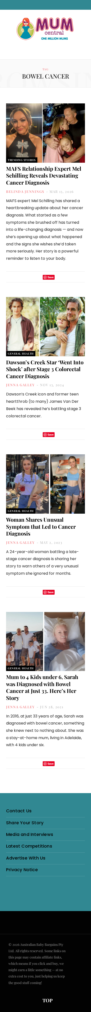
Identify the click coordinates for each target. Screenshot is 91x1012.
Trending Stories (22, 160)
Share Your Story (24, 823)
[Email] (59, 277)
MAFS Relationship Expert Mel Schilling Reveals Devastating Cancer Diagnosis (43, 175)
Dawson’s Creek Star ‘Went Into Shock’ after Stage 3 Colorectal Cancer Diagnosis (44, 369)
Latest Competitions (29, 846)
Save (51, 277)
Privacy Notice (22, 870)
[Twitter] (37, 277)
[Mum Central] (45, 29)
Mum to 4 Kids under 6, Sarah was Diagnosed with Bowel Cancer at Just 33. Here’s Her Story (42, 687)
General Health (21, 353)
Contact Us (19, 811)
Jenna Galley (20, 385)
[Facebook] (31, 277)
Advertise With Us (25, 858)
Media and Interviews (29, 834)
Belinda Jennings (25, 191)
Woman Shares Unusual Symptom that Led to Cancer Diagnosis (41, 526)
